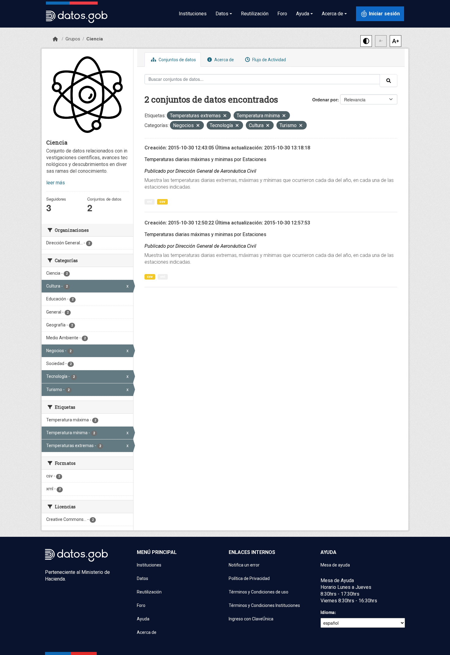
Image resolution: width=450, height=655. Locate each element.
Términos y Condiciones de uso (258, 591)
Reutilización (254, 14)
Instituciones (193, 14)
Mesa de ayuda (335, 565)
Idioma (328, 612)
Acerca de (223, 59)
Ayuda (143, 618)
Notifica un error (244, 565)
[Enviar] (388, 80)
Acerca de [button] (332, 14)
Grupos (73, 39)
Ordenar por (324, 99)
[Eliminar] (225, 116)
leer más (55, 183)
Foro (282, 14)
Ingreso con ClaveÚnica (251, 618)
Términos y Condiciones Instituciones (264, 605)
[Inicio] (55, 39)
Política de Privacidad (249, 578)
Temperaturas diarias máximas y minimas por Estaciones (205, 159)
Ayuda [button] (302, 14)
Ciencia (94, 39)
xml (149, 202)
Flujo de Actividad (268, 59)
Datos (142, 578)
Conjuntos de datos (177, 59)
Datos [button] (222, 14)
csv (162, 202)
